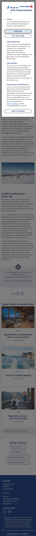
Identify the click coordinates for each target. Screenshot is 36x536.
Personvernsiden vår (13, 103)
